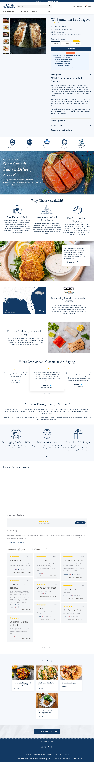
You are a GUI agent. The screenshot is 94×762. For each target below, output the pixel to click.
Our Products (8, 12)
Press (49, 758)
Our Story (28, 754)
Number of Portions (58, 39)
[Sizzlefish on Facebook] (45, 747)
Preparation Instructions (61, 130)
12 (76, 43)
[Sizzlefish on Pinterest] (51, 747)
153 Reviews (60, 22)
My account (78, 758)
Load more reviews (47, 648)
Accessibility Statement (38, 758)
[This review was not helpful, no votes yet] (29, 572)
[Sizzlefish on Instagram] (42, 747)
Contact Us (57, 758)
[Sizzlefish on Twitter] (48, 747)
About (43, 12)
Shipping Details (58, 121)
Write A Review (80, 523)
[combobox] (34, 6)
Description (56, 75)
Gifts (50, 12)
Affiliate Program (22, 758)
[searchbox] (12, 549)
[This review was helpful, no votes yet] (26, 572)
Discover (34, 12)
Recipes (67, 754)
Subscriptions (22, 12)
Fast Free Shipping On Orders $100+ (47, 1)
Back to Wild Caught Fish (48, 731)
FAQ (13, 758)
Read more (16, 604)
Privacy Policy (67, 758)
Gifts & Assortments (54, 754)
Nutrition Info (57, 125)
